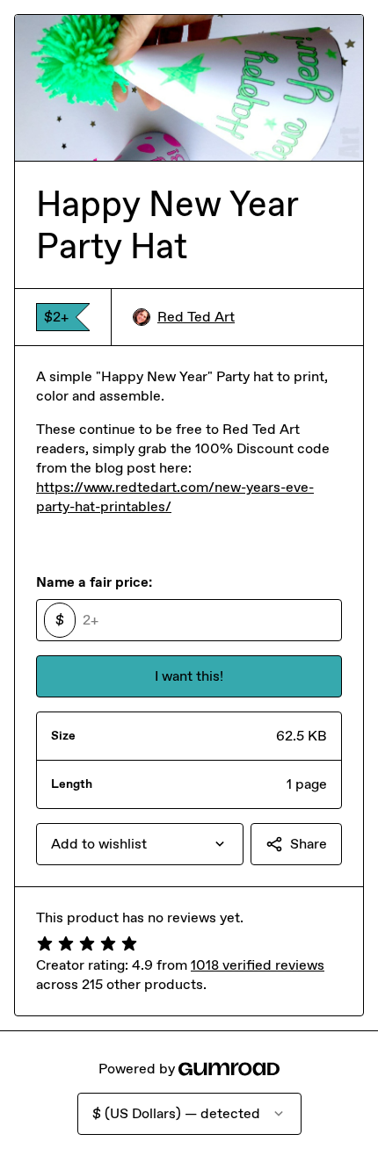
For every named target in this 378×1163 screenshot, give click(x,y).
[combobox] (140, 844)
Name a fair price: (94, 582)
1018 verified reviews (257, 965)
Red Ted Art (196, 316)
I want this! (189, 676)
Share (308, 843)
